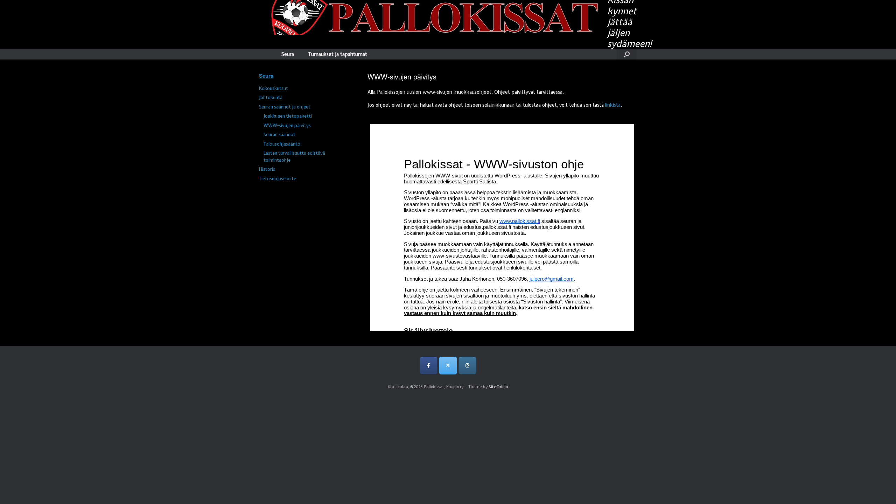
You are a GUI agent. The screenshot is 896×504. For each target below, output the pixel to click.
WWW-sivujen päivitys (287, 125)
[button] (626, 54)
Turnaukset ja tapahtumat (337, 54)
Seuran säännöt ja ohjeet (284, 107)
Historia (267, 169)
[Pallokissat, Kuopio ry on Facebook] (429, 365)
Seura (287, 54)
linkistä (613, 105)
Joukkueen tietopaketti (288, 116)
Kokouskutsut (273, 88)
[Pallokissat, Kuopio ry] (428, 17)
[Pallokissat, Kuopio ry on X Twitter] (448, 365)
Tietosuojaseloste (277, 179)
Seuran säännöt (279, 135)
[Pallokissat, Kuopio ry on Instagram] (467, 365)
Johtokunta (270, 97)
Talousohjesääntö (282, 144)
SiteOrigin (498, 387)
